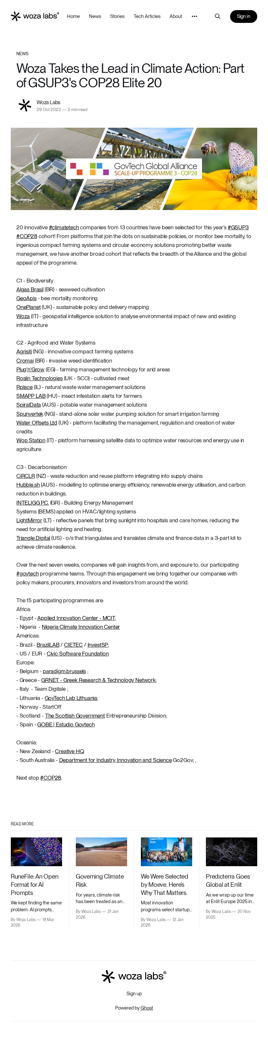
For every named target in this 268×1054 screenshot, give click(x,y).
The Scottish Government (75, 715)
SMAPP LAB (30, 396)
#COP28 (26, 236)
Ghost (147, 1008)
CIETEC (73, 644)
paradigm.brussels (64, 671)
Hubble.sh (28, 484)
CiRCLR (25, 476)
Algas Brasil (29, 289)
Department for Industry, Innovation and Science (115, 760)
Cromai (25, 360)
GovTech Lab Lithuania (71, 698)
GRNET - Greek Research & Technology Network (98, 680)
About (176, 16)
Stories (117, 16)
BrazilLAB (48, 644)
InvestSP (98, 644)
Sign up (134, 994)
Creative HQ (69, 751)
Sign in (244, 16)
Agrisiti (24, 351)
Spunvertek (29, 414)
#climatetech (64, 227)
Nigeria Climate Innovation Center (81, 627)
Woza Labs (48, 102)
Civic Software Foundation (78, 653)
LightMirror (29, 520)
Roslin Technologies (39, 378)
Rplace (24, 387)
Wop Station (30, 440)
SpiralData (28, 404)
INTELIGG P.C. (32, 502)
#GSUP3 (238, 227)
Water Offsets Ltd (36, 422)
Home (73, 16)
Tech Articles (147, 16)
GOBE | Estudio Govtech (65, 724)
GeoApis (26, 298)
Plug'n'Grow (30, 369)
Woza (23, 316)
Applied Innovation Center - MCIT (76, 618)
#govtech (27, 573)
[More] (194, 16)
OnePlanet (28, 307)
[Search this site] (217, 16)
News (95, 16)
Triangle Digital (33, 538)
